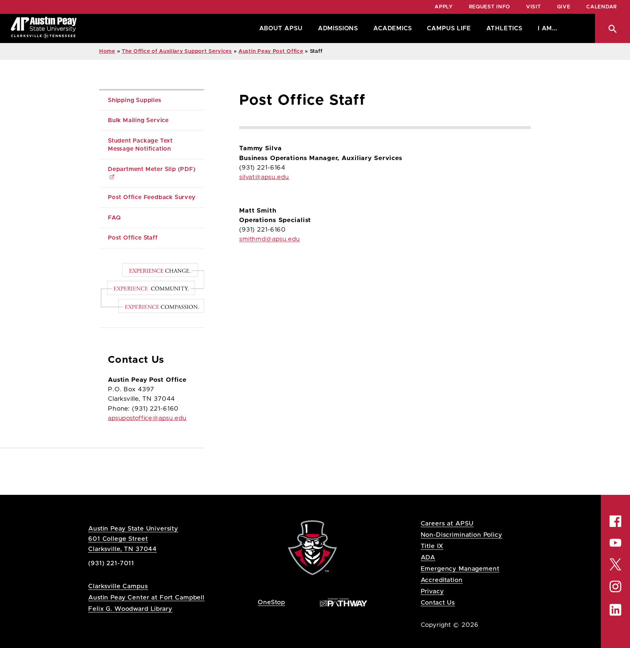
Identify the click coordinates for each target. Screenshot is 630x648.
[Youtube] (615, 543)
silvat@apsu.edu (264, 177)
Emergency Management (460, 569)
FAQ (114, 218)
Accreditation (442, 580)
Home (107, 51)
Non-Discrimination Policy (461, 535)
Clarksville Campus (118, 586)
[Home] (44, 28)
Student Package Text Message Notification (141, 145)
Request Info (489, 6)
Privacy (432, 591)
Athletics (504, 28)
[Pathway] (343, 602)
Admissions (338, 28)
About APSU (281, 28)
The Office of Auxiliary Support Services (177, 51)
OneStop (271, 602)
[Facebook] (615, 521)
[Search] (612, 28)
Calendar (601, 6)
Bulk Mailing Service (138, 120)
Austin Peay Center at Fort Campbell (146, 597)
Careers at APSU (447, 523)
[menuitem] (279, 28)
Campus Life (449, 28)
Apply (444, 6)
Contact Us (438, 603)
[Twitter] (615, 563)
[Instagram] (615, 587)
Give (564, 6)
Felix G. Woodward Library (130, 609)
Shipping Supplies (135, 100)
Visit (533, 6)
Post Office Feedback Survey (151, 197)
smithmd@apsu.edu (269, 239)
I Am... (547, 28)
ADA (428, 557)
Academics (392, 28)
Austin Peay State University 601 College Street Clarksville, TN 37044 (133, 538)
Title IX (432, 546)
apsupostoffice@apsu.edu (147, 418)
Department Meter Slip (152, 169)
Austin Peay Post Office (270, 51)
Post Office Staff (133, 238)
